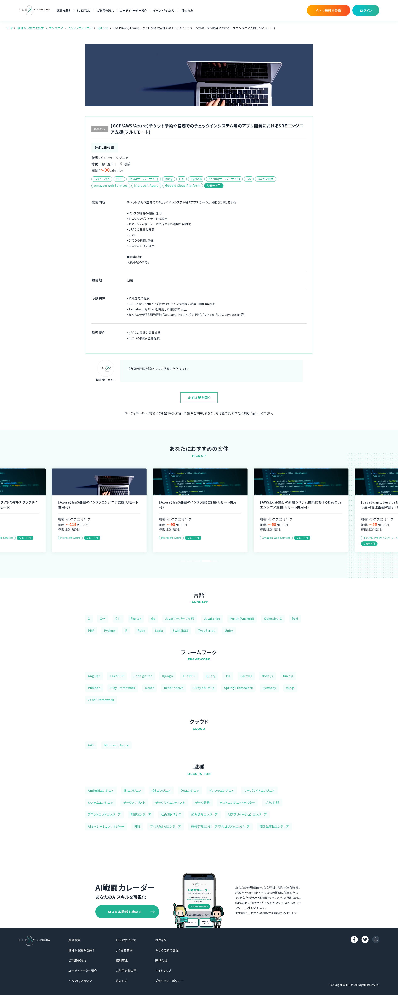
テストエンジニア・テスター (237, 802)
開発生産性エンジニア (274, 826)
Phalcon (94, 688)
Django (167, 676)
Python (103, 28)
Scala (159, 630)
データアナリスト (134, 802)
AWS (91, 745)
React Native (173, 688)
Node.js (267, 676)
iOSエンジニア (161, 790)
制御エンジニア (141, 814)
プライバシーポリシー (169, 981)
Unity (229, 630)
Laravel (246, 676)
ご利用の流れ (105, 10)
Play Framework (122, 688)
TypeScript (206, 630)
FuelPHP (189, 676)
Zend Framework (101, 700)
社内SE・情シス (171, 814)
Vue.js (290, 688)
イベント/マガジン (164, 10)
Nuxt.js (288, 676)
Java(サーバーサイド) (179, 618)
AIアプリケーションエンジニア (247, 814)
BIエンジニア (133, 790)
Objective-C (273, 618)
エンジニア (56, 28)
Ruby (141, 630)
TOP (9, 28)
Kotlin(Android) (242, 618)
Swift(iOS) (180, 630)
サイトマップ (163, 970)
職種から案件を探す (30, 28)
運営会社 (161, 960)
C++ (103, 618)
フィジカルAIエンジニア (165, 826)
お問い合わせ (252, 413)
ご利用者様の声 (126, 970)
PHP (91, 630)
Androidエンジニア (101, 790)
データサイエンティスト (170, 802)
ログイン (160, 940)
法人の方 (187, 10)
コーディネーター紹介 (133, 10)
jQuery (211, 676)
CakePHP (117, 676)
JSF (228, 676)
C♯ (118, 618)
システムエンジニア (100, 802)
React (149, 688)
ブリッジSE (272, 802)
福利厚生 (122, 960)
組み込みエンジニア (204, 814)
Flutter (136, 618)
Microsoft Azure (116, 745)
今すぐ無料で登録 (167, 950)
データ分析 (202, 802)
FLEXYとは (84, 10)
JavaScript (212, 618)
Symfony (269, 688)
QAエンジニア (190, 790)
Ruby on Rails (203, 688)
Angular (94, 676)
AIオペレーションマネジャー (106, 826)
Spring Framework (238, 688)
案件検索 (74, 940)
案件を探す (64, 10)
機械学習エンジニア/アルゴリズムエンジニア (220, 826)
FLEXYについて (126, 940)
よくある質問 (124, 950)
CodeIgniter (143, 676)
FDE (137, 826)
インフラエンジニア (80, 28)
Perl (295, 618)
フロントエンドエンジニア (104, 814)
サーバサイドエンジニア (259, 790)
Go (153, 618)
